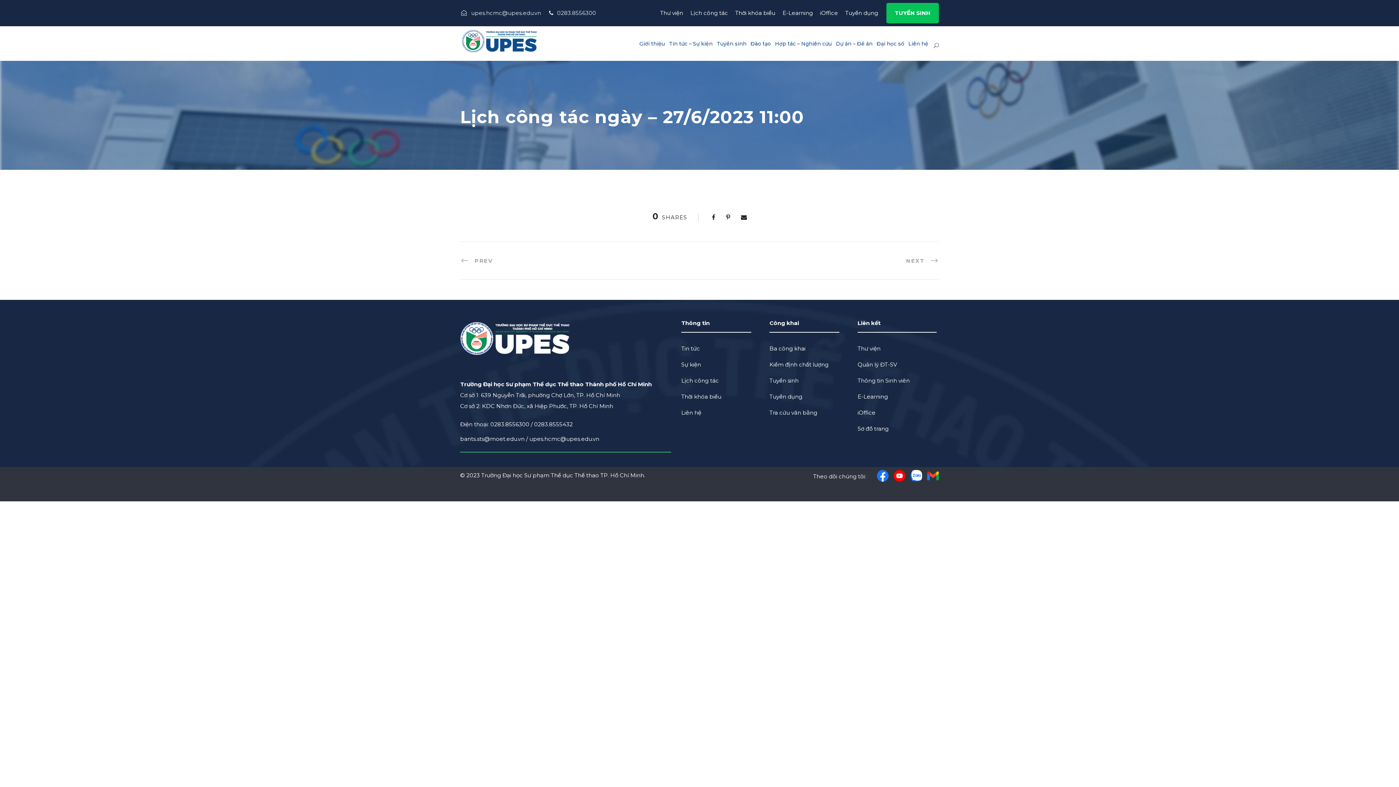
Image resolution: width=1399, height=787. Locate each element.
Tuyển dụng (861, 12)
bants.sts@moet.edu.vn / (494, 438)
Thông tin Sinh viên (884, 380)
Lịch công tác (709, 12)
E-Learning (798, 12)
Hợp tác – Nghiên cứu (803, 43)
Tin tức (690, 348)
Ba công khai (787, 348)
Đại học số (890, 43)
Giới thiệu (652, 43)
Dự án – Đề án (854, 43)
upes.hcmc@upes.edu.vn (564, 438)
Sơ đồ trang (873, 428)
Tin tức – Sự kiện (691, 43)
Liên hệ (918, 43)
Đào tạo (761, 43)
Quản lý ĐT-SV (877, 364)
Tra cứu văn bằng (793, 412)
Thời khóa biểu (755, 12)
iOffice (829, 12)
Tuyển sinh (731, 43)
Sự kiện (691, 364)
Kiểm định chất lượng (798, 364)
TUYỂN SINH (912, 12)
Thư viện (671, 12)
